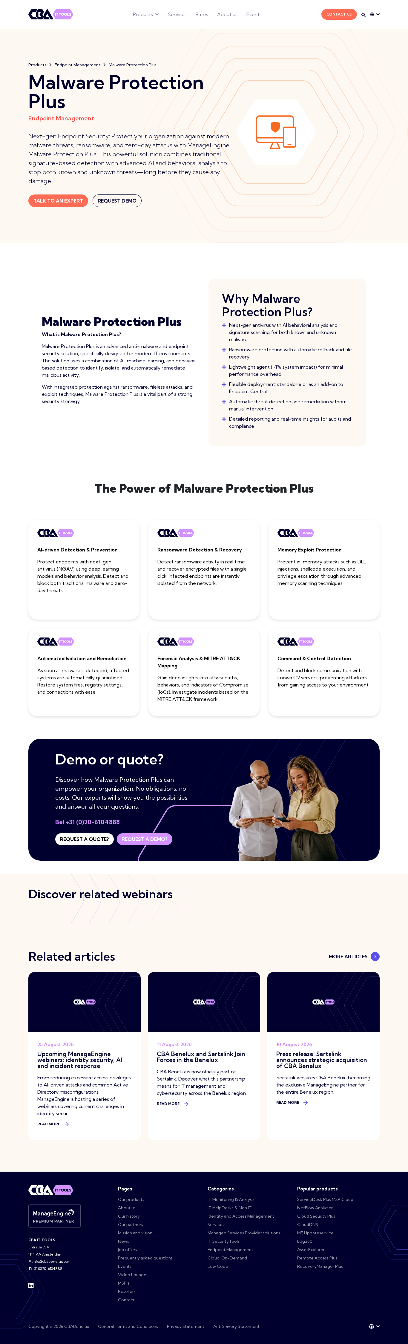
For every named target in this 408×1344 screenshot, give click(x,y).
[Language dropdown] (375, 14)
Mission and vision (135, 1233)
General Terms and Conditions (128, 1326)
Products (143, 14)
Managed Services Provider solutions (244, 1233)
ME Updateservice (315, 1233)
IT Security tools (224, 1241)
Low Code (218, 1266)
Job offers (127, 1249)
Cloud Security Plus (316, 1216)
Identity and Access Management (241, 1216)
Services (177, 14)
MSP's (123, 1283)
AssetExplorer (311, 1249)
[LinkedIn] (31, 1284)
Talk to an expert (58, 201)
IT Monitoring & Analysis (231, 1199)
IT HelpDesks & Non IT (230, 1207)
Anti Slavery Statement (236, 1326)
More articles (348, 957)
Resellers (127, 1291)
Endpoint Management (77, 65)
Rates (202, 14)
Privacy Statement (185, 1326)
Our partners (130, 1224)
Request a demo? (145, 839)
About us (227, 14)
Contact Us (339, 14)
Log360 (304, 1241)
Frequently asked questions (145, 1258)
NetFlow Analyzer (315, 1207)
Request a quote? (84, 839)
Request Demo (117, 201)
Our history (129, 1216)
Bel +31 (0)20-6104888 (87, 822)
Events (254, 14)
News (123, 1241)
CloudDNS (307, 1224)
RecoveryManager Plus (320, 1266)
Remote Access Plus (317, 1258)
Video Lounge (132, 1274)
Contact (126, 1299)
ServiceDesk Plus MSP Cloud (325, 1199)
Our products (131, 1199)
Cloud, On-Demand (227, 1258)
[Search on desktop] (363, 15)
